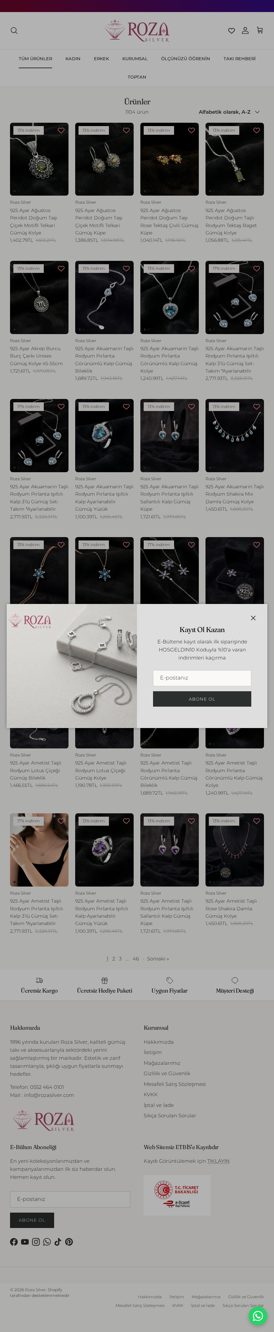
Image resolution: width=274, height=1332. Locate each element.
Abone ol (202, 699)
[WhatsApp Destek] (258, 1316)
